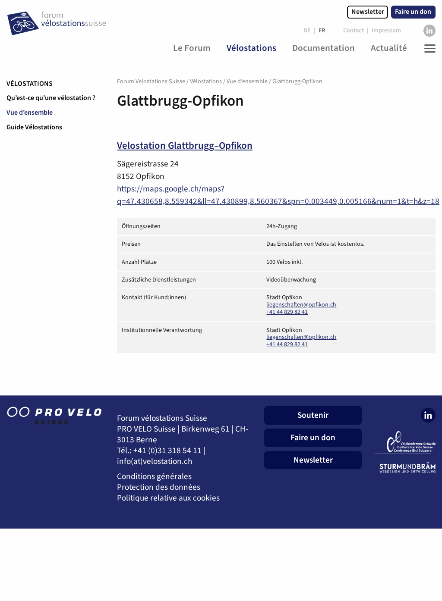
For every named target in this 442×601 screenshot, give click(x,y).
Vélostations (29, 83)
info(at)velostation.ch (154, 461)
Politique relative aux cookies (168, 498)
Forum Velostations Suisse (151, 81)
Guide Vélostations (34, 127)
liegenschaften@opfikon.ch (301, 304)
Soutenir (312, 415)
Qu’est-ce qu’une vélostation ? (50, 98)
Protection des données (158, 487)
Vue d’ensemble (29, 112)
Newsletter (367, 11)
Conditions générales (154, 476)
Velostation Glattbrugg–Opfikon (185, 146)
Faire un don (413, 11)
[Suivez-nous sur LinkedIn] (429, 31)
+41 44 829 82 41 (287, 312)
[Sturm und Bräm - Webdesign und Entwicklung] (405, 468)
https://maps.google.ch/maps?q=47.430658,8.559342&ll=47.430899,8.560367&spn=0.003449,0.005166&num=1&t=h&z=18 (278, 195)
